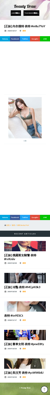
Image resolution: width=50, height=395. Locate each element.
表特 (24, 31)
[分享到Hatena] (5, 38)
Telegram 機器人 (31, 13)
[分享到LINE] (45, 38)
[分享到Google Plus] (35, 38)
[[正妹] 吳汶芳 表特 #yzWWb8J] (25, 363)
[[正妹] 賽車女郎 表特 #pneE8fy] (25, 335)
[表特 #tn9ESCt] (25, 306)
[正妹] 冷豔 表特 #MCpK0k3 (22, 287)
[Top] (44, 389)
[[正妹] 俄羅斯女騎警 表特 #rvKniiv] (25, 246)
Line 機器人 (15, 13)
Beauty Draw (25, 6)
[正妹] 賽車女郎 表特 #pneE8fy (24, 344)
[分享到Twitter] (25, 38)
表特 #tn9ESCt (13, 315)
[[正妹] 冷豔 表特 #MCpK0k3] (25, 278)
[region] (25, 189)
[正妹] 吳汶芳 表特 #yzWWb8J (23, 372)
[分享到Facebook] (15, 38)
